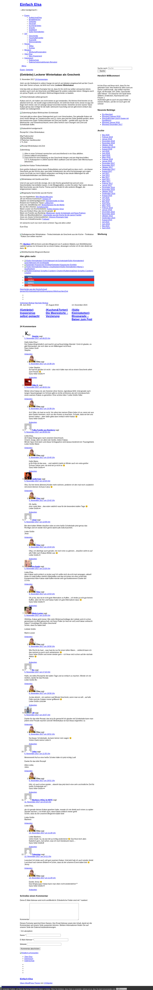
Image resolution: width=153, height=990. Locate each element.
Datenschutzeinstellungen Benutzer (43, 62)
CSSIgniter (48, 983)
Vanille (42, 291)
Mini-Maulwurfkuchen (44, 197)
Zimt (66, 291)
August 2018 (107, 149)
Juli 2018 (105, 151)
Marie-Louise (37, 613)
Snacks (32, 28)
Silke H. (35, 385)
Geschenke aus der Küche (30, 289)
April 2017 (106, 179)
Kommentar (24, 919)
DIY (25, 34)
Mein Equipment (35, 56)
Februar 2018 (107, 159)
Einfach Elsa (30, 4)
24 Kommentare (41, 79)
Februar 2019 (107, 137)
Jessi (34, 520)
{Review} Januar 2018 (111, 122)
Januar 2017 (107, 185)
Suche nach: (103, 68)
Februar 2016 (107, 208)
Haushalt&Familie (36, 38)
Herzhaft (32, 24)
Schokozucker (42, 207)
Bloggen (27, 50)
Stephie (35, 336)
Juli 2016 (105, 198)
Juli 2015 (105, 222)
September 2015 (108, 218)
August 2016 (107, 196)
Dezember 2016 (108, 187)
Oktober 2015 (107, 216)
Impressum (28, 58)
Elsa (38, 498)
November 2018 (108, 143)
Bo (33, 670)
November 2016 (108, 189)
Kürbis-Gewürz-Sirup (55, 209)
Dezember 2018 (108, 141)
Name (23, 935)
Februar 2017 (107, 183)
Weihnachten (59, 291)
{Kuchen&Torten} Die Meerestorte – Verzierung (57, 313)
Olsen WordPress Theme (30, 983)
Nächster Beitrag (41, 303)
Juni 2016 (106, 200)
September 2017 (108, 169)
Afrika (31, 46)
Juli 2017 (105, 173)
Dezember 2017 (108, 163)
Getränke (32, 22)
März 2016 (106, 206)
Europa (32, 48)
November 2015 (108, 214)
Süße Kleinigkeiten (36, 32)
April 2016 (106, 204)
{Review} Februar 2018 (111, 116)
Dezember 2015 (108, 212)
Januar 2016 (107, 210)
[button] (28, 277)
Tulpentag (36, 854)
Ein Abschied (107, 114)
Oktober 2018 (107, 145)
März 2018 (106, 157)
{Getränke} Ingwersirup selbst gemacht (29, 313)
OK (117, 989)
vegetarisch (49, 291)
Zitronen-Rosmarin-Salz (58, 217)
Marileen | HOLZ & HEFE (42, 800)
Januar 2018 (107, 161)
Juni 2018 (106, 153)
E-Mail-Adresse (26, 940)
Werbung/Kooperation (37, 52)
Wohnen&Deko (35, 42)
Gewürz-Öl (46, 199)
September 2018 (108, 147)
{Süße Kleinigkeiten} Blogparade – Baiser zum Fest (82, 314)
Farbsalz (45, 219)
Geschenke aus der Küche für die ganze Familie (62, 215)
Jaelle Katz (36, 479)
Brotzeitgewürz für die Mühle (53, 205)
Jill (33, 713)
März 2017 (106, 181)
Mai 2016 (105, 202)
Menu (23, 66)
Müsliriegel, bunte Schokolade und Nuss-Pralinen (66, 213)
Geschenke (33, 36)
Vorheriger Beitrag (27, 303)
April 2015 (106, 228)
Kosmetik (32, 40)
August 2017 (107, 171)
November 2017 (108, 165)
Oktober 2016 (107, 192)
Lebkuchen (49, 203)
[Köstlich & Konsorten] (29, 953)
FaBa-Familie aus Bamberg (43, 430)
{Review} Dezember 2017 (112, 124)
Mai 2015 (105, 226)
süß (37, 291)
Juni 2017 (106, 175)
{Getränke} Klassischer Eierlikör (64, 265)
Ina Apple (36, 566)
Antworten (28, 354)
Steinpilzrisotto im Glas (55, 201)
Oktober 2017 (107, 167)
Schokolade (31, 291)
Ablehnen (123, 989)
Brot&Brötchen (35, 20)
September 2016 (108, 194)
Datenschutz (34, 60)
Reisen (27, 44)
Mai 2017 (105, 177)
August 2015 (107, 220)
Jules (34, 752)
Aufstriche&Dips (35, 18)
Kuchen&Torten (35, 26)
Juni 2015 (106, 224)
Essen (26, 16)
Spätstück (33, 30)
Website (23, 944)
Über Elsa (28, 54)
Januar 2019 (107, 139)
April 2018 (106, 155)
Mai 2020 (105, 135)
